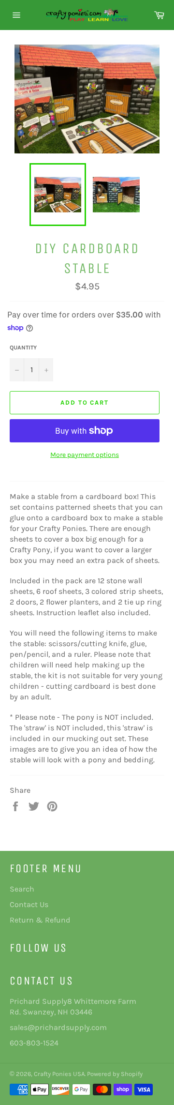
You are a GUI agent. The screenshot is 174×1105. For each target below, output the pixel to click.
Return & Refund (40, 919)
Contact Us (29, 904)
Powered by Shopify (115, 1073)
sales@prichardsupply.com (58, 1027)
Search (22, 888)
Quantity (23, 347)
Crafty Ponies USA (59, 1073)
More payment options (84, 455)
